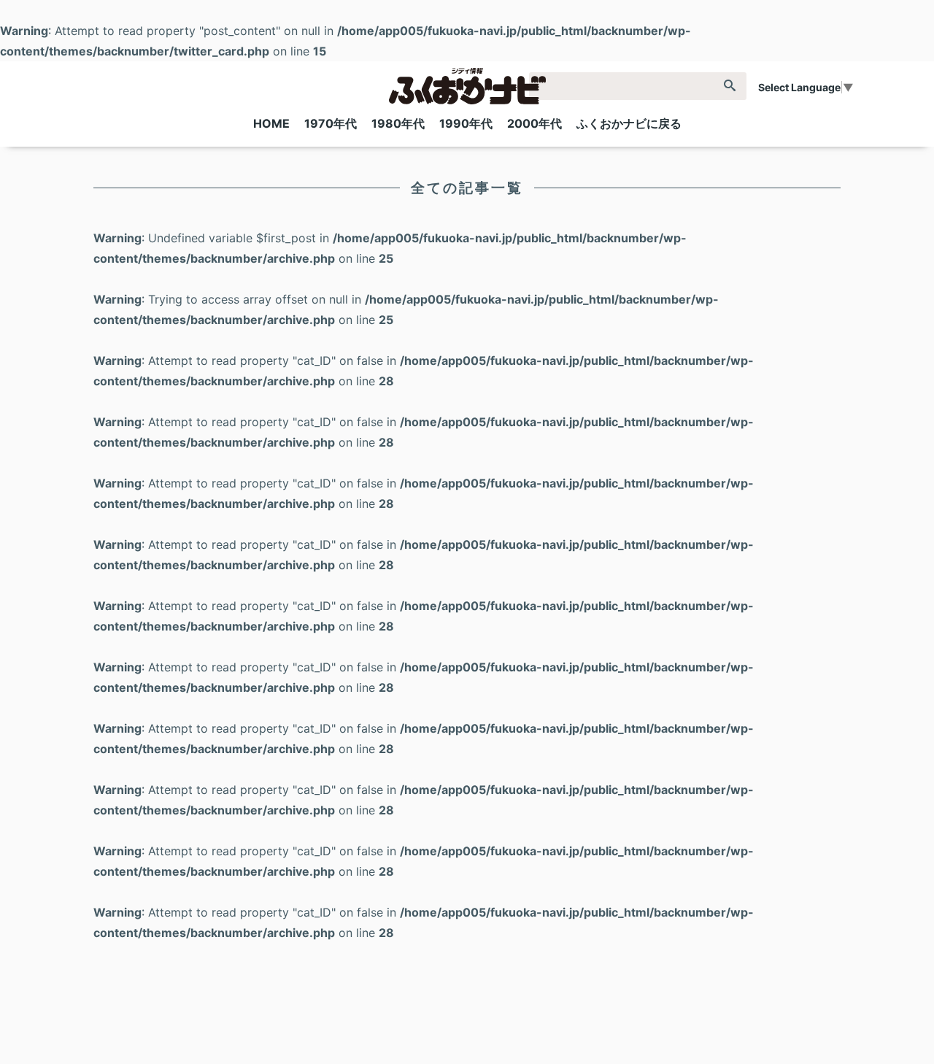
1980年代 (398, 123)
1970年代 (330, 123)
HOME (271, 123)
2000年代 (534, 123)
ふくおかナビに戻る (629, 123)
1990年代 (466, 123)
